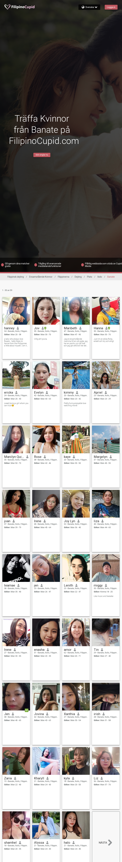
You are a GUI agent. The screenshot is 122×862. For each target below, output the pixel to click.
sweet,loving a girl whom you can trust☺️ (16, 404)
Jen (7, 714)
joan (7, 521)
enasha (39, 650)
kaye (67, 457)
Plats (89, 277)
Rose (37, 457)
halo (67, 842)
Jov (36, 328)
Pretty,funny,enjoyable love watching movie (75, 404)
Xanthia (69, 714)
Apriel (98, 392)
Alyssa (39, 842)
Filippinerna (63, 277)
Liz (96, 778)
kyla (67, 778)
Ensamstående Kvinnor (40, 277)
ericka (8, 392)
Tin (96, 650)
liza (96, 521)
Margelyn (100, 457)
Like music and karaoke (103, 596)
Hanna (98, 328)
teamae (9, 585)
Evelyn (39, 392)
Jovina (39, 714)
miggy (98, 585)
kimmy (69, 392)
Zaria (8, 778)
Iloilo (100, 277)
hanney (9, 328)
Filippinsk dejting (15, 277)
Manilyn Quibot (14, 457)
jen (36, 585)
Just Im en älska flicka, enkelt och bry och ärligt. (104, 340)
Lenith (68, 585)
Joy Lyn (69, 521)
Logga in (111, 7)
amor (67, 650)
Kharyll (39, 778)
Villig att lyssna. (40, 339)
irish (97, 714)
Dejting (78, 277)
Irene (37, 521)
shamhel (10, 842)
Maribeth (70, 328)
